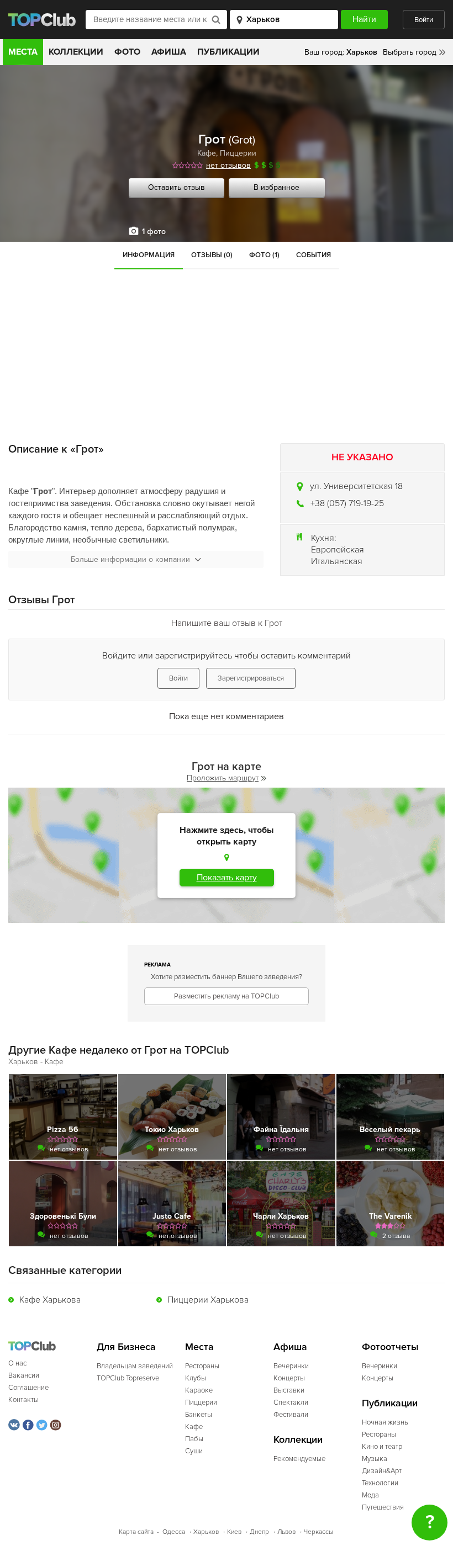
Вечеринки (291, 1366)
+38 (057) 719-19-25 (347, 503)
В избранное (276, 187)
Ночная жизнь (385, 1422)
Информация (149, 255)
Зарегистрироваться (251, 678)
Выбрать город (409, 52)
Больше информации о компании (130, 559)
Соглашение (28, 1387)
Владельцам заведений (135, 1366)
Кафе (206, 153)
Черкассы (318, 1532)
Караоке (199, 1390)
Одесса (173, 1532)
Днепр (259, 1532)
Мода (370, 1495)
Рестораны (202, 1366)
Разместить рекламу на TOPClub (226, 996)
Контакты (23, 1399)
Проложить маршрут (223, 778)
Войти (423, 19)
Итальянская (336, 561)
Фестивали (290, 1414)
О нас (17, 1363)
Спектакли (290, 1402)
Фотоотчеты (390, 1347)
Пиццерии (238, 153)
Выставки (288, 1390)
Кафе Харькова (50, 1299)
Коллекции (76, 51)
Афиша (168, 51)
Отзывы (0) (212, 255)
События (313, 255)
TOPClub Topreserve (128, 1378)
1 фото (154, 231)
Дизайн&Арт (382, 1471)
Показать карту (227, 877)
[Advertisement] (226, 352)
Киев (234, 1532)
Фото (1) (264, 255)
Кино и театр (382, 1446)
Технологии (380, 1483)
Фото (127, 51)
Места (23, 51)
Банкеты (198, 1414)
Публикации (228, 51)
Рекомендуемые (299, 1458)
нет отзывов (228, 165)
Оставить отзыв (176, 187)
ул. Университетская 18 (356, 486)
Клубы (195, 1378)
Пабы (194, 1439)
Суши (194, 1451)
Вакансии (23, 1375)
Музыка (374, 1458)
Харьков (206, 1532)
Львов (286, 1532)
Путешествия (383, 1507)
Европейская (337, 549)
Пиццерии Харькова (208, 1299)
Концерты (289, 1378)
